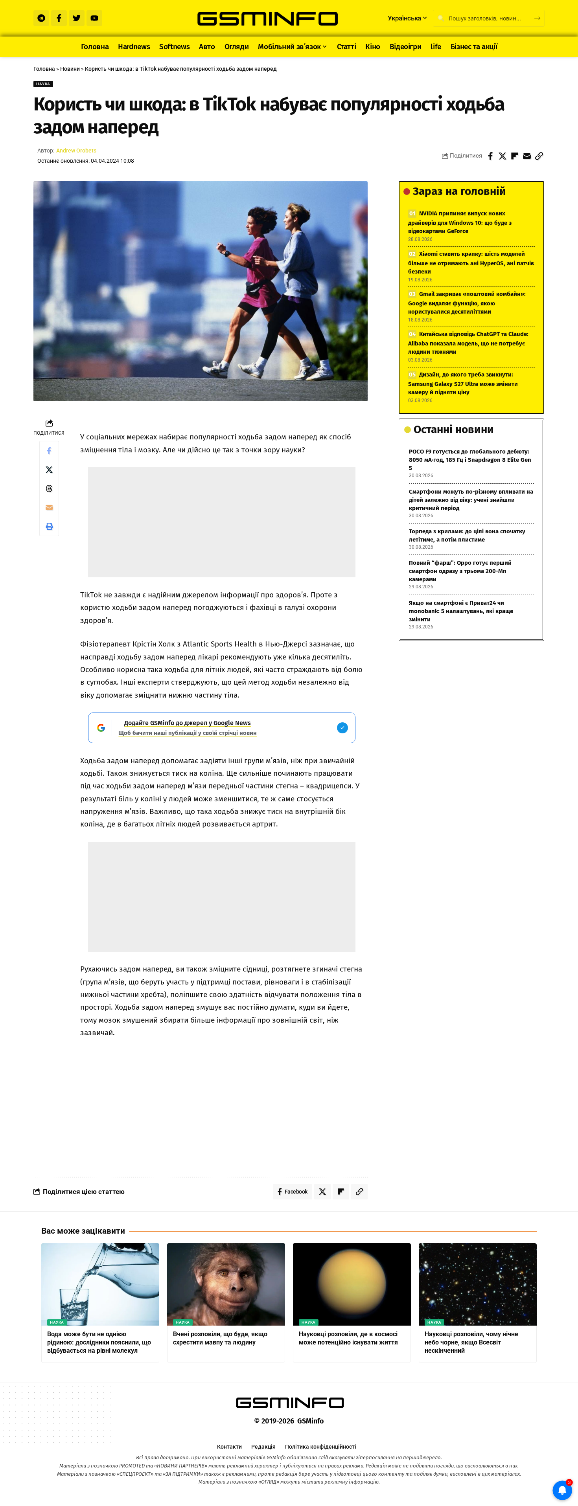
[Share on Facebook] (490, 156)
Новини (70, 69)
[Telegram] (41, 18)
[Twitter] (77, 18)
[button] (539, 156)
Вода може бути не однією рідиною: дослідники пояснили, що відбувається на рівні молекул (99, 1342)
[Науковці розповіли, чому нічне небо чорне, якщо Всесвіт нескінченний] (478, 1284)
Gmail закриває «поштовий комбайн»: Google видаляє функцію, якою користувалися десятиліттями (467, 302)
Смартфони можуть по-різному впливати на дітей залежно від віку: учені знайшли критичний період (471, 500)
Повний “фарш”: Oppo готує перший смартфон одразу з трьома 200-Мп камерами (460, 571)
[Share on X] (502, 156)
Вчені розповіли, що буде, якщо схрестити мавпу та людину (220, 1338)
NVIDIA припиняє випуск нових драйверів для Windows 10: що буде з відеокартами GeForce (460, 222)
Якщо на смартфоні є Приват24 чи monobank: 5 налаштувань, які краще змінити (461, 611)
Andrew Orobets (76, 150)
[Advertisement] (221, 522)
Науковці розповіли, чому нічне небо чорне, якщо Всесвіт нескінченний (471, 1342)
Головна (44, 69)
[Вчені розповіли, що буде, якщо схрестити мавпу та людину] (226, 1284)
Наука (43, 84)
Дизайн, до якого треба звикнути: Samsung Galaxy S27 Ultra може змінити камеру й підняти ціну (463, 383)
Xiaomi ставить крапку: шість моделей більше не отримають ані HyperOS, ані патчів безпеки (471, 262)
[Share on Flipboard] (514, 156)
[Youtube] (94, 18)
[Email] (526, 156)
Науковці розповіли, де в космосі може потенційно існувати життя (348, 1338)
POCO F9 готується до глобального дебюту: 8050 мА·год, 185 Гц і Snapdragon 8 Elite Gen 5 (470, 460)
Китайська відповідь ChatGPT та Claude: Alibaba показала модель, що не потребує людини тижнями (468, 343)
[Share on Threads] (49, 488)
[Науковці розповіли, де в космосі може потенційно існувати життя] (352, 1284)
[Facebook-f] (59, 18)
